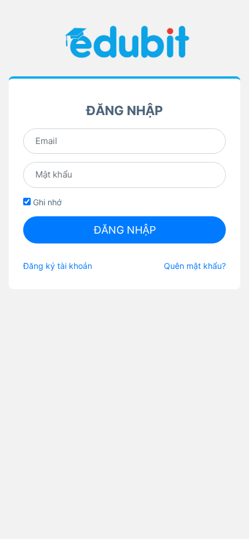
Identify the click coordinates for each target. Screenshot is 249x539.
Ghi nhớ (46, 202)
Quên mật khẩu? (195, 266)
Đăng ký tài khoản (57, 266)
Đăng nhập (125, 230)
